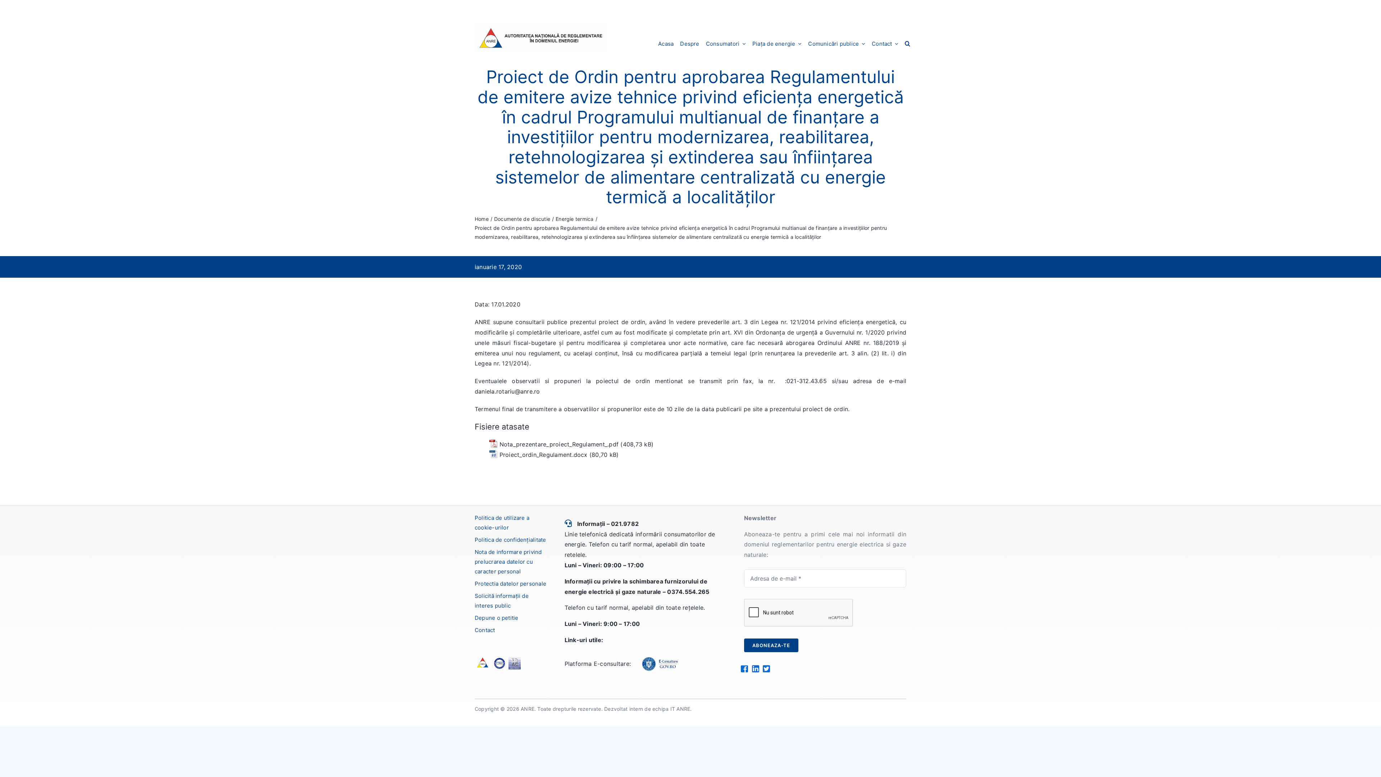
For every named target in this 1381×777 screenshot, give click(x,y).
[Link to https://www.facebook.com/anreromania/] (744, 668)
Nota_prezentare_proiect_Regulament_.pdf (559, 444)
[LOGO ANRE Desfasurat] (541, 26)
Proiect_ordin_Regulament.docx (544, 454)
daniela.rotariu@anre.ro (507, 391)
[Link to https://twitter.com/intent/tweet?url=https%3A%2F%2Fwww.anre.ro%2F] (766, 668)
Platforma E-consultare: (598, 663)
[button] (907, 44)
